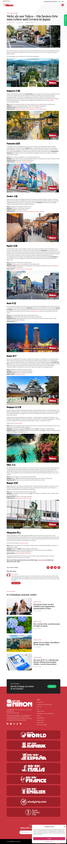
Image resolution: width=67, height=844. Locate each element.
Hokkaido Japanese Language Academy (25, 109)
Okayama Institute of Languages (23, 553)
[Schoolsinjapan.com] (33, 790)
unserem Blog (41, 560)
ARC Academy (29, 269)
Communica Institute (20, 374)
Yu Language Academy (40, 109)
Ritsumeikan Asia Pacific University (23, 498)
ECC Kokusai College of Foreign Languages (33, 211)
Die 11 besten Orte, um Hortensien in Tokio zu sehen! (47, 625)
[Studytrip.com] (33, 779)
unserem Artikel (18, 423)
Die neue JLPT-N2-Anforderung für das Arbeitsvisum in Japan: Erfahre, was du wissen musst (46, 662)
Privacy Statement (49, 841)
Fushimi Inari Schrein (17, 264)
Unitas (16, 321)
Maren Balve (11, 22)
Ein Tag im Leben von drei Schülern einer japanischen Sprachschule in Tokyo (44, 606)
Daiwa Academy (19, 211)
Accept (49, 838)
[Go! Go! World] (33, 735)
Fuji (18, 309)
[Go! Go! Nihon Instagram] (14, 724)
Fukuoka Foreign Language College (23, 162)
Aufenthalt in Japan (35, 311)
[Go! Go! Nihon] (19, 703)
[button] (64, 826)
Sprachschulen (15, 50)
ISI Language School (20, 269)
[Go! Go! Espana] (33, 756)
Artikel (42, 367)
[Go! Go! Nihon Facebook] (7, 724)
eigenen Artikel (50, 100)
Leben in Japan (14, 13)
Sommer (37, 104)
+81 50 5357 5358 (15, 712)
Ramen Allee (32, 107)
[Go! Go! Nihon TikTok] (17, 724)
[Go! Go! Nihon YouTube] (11, 724)
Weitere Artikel (15, 583)
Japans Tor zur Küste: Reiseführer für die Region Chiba (46, 643)
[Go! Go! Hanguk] (33, 745)
